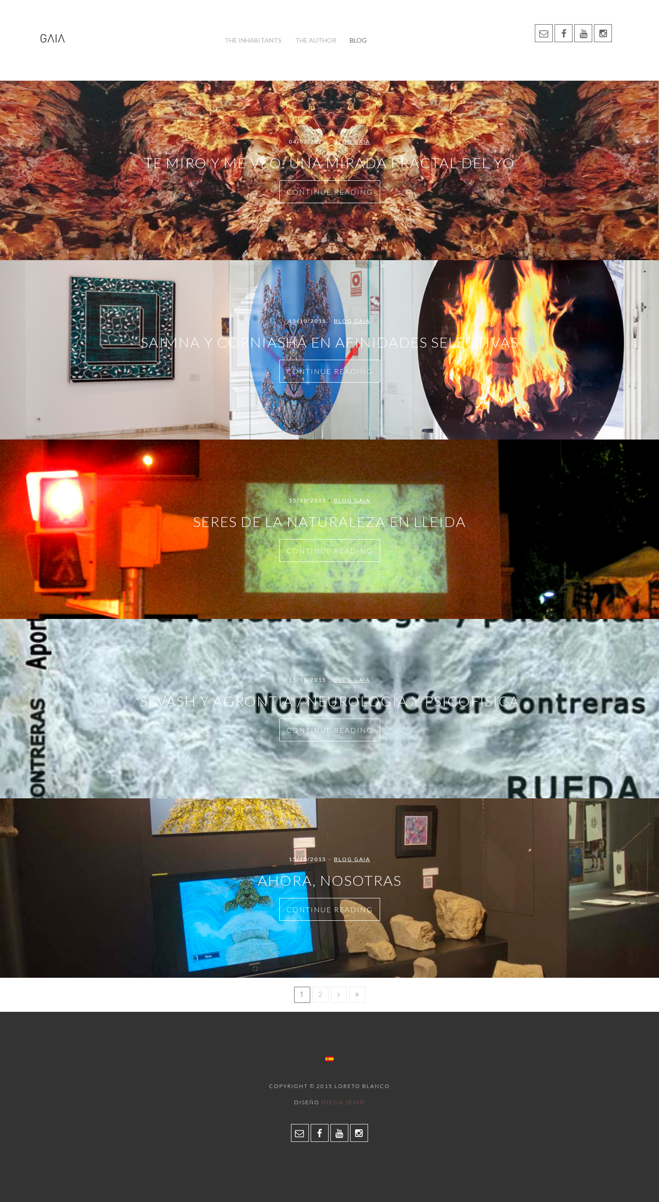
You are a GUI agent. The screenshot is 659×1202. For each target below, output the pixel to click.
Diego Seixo (343, 1102)
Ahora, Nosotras (330, 880)
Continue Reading (329, 191)
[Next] (339, 995)
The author (315, 40)
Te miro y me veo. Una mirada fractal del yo (329, 162)
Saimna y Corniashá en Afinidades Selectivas (330, 342)
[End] (357, 995)
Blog (358, 40)
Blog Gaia (352, 141)
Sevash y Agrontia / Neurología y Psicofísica (330, 701)
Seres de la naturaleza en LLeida (329, 521)
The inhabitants (253, 40)
